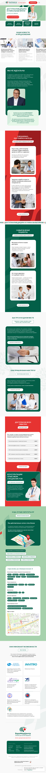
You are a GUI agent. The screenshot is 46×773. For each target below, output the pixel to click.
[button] (33, 2)
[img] (11, 2)
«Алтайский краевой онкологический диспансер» (11, 686)
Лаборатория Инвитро (30, 668)
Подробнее (29, 769)
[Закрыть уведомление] (44, 767)
